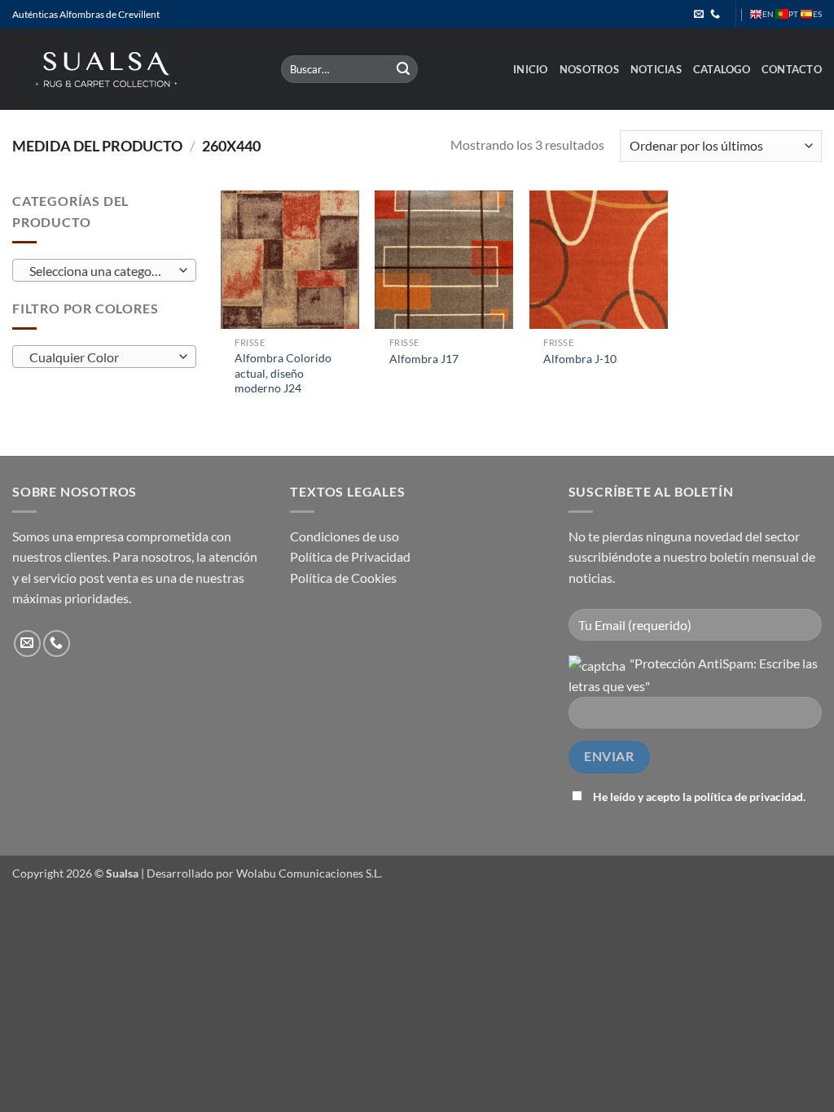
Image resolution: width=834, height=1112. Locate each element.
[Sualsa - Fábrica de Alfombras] (134, 69)
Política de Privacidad (350, 556)
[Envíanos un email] (699, 14)
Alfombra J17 (424, 359)
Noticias (656, 69)
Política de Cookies (343, 577)
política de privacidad (748, 796)
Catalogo (721, 69)
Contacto (792, 69)
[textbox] (100, 271)
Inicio (530, 69)
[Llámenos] (715, 14)
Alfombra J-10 (580, 359)
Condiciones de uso (344, 536)
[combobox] (104, 270)
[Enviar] (403, 69)
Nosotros (589, 69)
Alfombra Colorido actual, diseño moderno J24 (283, 373)
